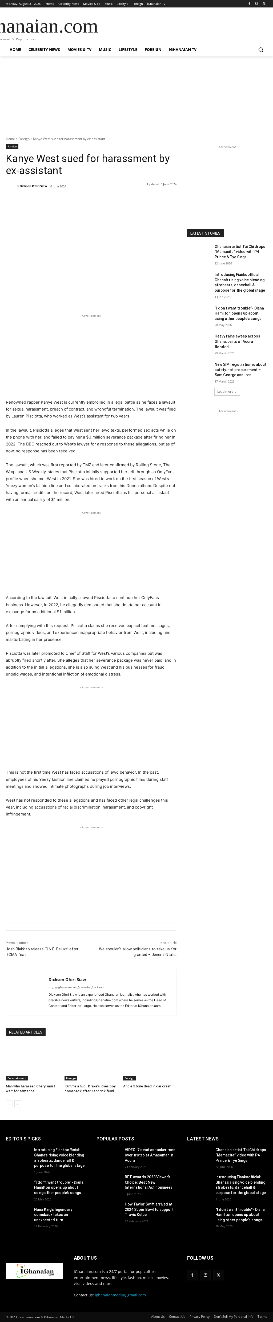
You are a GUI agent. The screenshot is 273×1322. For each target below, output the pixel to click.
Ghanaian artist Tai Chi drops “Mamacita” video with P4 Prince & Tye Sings (240, 251)
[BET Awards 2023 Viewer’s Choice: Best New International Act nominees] (109, 1183)
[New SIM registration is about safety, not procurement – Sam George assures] (199, 370)
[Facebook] (249, 4)
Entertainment (16, 1078)
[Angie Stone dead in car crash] (149, 1061)
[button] (260, 49)
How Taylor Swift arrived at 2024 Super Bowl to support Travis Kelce (149, 1209)
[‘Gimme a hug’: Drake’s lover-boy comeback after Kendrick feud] (91, 1061)
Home (10, 138)
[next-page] (17, 1103)
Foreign (24, 138)
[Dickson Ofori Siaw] (10, 186)
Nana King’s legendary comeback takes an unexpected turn (53, 1214)
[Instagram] (257, 4)
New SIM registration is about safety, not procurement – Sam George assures (240, 369)
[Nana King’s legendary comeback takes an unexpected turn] (18, 1215)
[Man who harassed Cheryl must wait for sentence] (32, 1061)
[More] (104, 200)
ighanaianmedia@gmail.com (120, 1294)
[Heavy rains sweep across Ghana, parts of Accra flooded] (199, 342)
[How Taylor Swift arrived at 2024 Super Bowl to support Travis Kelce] (109, 1210)
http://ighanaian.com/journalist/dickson (76, 987)
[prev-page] (9, 1103)
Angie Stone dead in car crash (147, 1086)
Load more (225, 391)
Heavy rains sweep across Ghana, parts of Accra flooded (237, 341)
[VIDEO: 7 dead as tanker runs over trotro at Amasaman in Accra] (109, 1155)
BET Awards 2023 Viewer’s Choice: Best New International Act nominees (148, 1182)
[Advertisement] (136, 99)
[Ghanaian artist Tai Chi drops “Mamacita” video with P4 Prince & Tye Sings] (199, 252)
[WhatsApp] (79, 200)
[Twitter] (264, 4)
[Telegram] (91, 200)
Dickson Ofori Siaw (33, 186)
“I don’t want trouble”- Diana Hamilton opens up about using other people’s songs (239, 313)
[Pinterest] (67, 200)
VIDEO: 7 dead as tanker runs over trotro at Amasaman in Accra (150, 1155)
